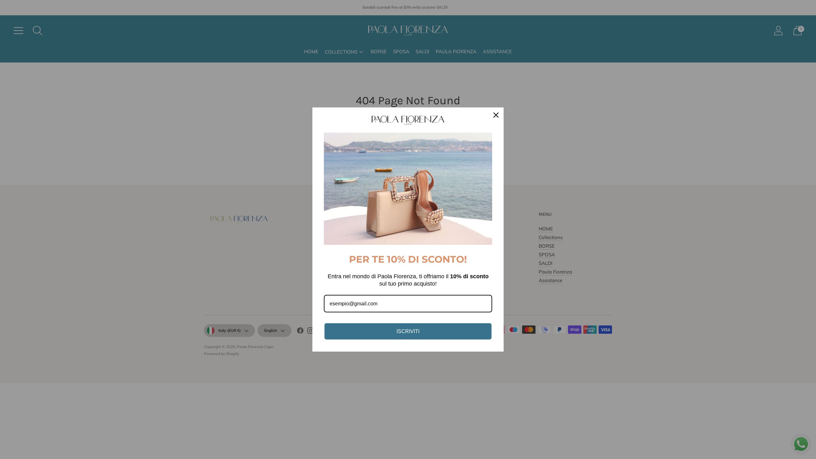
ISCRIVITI (408, 331)
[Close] (496, 115)
